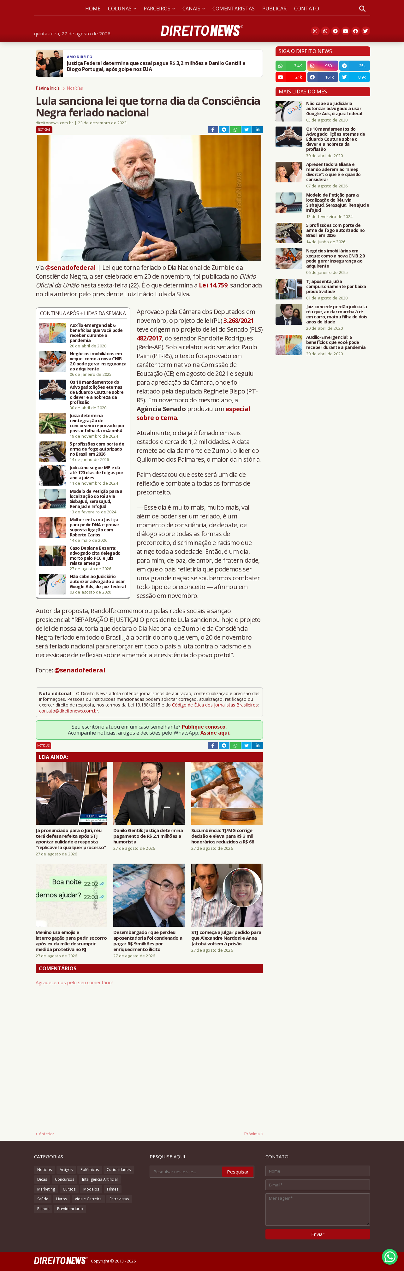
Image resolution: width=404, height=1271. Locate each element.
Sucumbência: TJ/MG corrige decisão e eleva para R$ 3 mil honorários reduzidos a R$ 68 (222, 835)
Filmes (112, 1189)
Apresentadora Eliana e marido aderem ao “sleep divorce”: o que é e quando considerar (333, 172)
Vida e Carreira (88, 1199)
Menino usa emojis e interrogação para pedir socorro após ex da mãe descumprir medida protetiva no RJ (71, 940)
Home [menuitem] (92, 8)
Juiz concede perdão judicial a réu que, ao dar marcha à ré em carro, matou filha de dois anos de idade (336, 314)
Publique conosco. (204, 726)
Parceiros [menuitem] (157, 8)
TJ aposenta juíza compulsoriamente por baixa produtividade (336, 286)
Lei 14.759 (213, 285)
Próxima (252, 1133)
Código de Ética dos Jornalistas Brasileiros (215, 705)
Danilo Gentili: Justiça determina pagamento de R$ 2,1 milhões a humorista (148, 835)
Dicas (42, 1179)
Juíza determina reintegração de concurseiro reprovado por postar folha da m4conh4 (97, 423)
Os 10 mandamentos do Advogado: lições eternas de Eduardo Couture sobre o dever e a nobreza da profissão (97, 392)
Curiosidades (119, 1169)
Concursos (64, 1179)
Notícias (75, 88)
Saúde (42, 1199)
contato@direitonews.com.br (68, 711)
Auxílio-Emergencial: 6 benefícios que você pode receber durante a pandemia (96, 333)
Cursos (69, 1189)
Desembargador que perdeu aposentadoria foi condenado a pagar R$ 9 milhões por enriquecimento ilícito (147, 940)
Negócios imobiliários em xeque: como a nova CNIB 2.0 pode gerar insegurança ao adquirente (98, 361)
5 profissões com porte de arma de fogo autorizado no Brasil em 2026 (97, 449)
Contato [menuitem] (306, 8)
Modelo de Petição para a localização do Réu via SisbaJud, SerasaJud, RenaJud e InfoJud (96, 499)
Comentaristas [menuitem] (233, 8)
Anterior (46, 1133)
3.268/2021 (238, 320)
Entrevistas (119, 1199)
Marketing (46, 1189)
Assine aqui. (215, 732)
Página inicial (48, 88)
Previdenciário (70, 1208)
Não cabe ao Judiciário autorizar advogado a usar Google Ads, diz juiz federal (98, 581)
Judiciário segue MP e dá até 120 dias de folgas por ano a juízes (96, 472)
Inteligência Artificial (100, 1179)
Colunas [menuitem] (120, 8)
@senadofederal (70, 267)
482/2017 (149, 338)
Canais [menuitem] (191, 8)
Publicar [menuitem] (274, 8)
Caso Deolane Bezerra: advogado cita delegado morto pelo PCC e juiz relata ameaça (95, 556)
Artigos (66, 1169)
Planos (43, 1208)
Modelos (91, 1189)
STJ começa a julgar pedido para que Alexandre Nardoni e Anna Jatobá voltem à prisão (226, 937)
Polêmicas (89, 1169)
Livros (61, 1199)
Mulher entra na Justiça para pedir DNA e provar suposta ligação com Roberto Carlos (94, 527)
